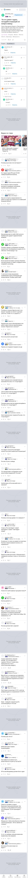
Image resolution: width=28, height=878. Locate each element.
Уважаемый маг (12, 389)
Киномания (11, 588)
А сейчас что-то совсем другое (14, 308)
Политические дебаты (14, 170)
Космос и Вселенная (13, 734)
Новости (10, 321)
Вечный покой (12, 271)
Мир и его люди (10, 16)
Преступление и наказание (14, 412)
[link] (11, 145)
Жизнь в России (12, 232)
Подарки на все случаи (14, 344)
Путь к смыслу (12, 757)
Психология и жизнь (13, 608)
